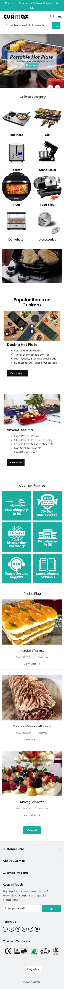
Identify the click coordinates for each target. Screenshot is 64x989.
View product (17, 373)
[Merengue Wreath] (32, 773)
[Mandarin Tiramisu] (32, 622)
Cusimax (43, 657)
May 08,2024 (23, 657)
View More (16, 462)
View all (32, 830)
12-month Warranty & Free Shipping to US (32, 5)
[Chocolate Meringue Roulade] (32, 697)
